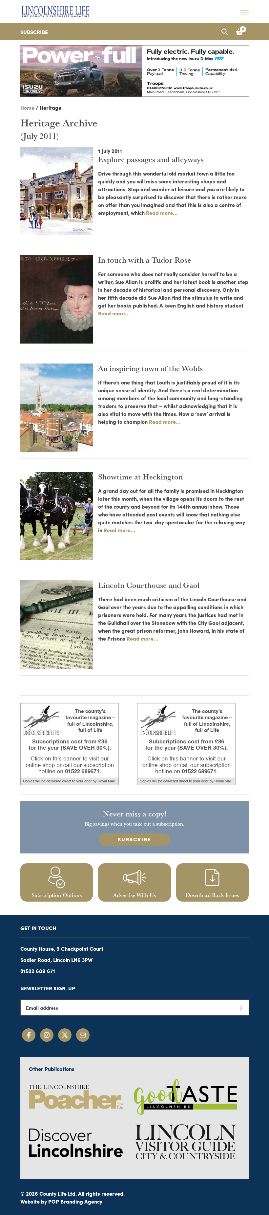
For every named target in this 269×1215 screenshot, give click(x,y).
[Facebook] (28, 1035)
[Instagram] (46, 1035)
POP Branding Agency (75, 1201)
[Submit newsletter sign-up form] (241, 1007)
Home (27, 107)
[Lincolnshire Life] (55, 10)
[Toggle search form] (224, 31)
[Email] (83, 1035)
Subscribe (34, 31)
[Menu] (244, 11)
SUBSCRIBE (134, 839)
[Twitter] (65, 1035)
